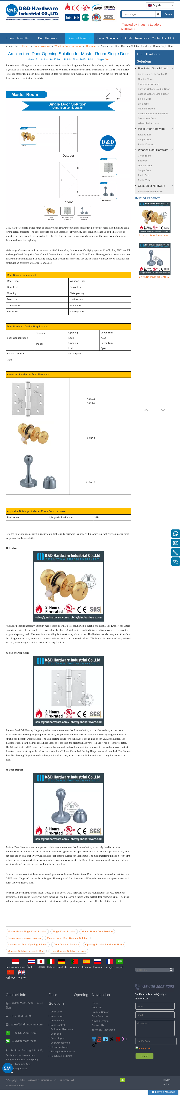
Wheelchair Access (148, 123)
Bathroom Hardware (61, 1029)
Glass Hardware (59, 1047)
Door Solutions (100, 1016)
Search (168, 14)
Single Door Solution (64, 931)
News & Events (100, 1020)
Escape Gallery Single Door (153, 93)
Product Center (100, 1011)
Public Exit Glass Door (150, 191)
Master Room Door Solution (97, 931)
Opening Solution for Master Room (104, 944)
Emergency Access (148, 84)
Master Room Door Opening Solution (67, 938)
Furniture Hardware (61, 1055)
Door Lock (56, 1011)
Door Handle (57, 1020)
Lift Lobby (143, 103)
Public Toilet (144, 180)
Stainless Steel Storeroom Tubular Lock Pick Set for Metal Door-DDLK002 (155, 235)
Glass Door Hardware (151, 185)
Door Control (57, 1024)
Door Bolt (55, 1033)
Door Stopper (57, 1038)
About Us (97, 1007)
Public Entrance (146, 144)
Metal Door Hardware (151, 128)
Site (107, 59)
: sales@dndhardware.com (24, 1024)
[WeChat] (122, 1080)
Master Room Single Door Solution (27, 931)
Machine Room (146, 108)
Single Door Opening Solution (24, 938)
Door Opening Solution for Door (68, 951)
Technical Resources (103, 1029)
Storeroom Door (147, 118)
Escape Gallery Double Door (154, 88)
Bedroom (143, 160)
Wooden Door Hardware (153, 149)
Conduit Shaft (145, 79)
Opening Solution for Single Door (26, 951)
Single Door (144, 98)
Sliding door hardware (62, 1051)
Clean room (144, 155)
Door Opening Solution (66, 944)
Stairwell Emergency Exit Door (155, 113)
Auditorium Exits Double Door (154, 74)
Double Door (145, 165)
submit (144, 1056)
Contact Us (98, 1025)
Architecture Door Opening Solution (27, 944)
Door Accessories (60, 1042)
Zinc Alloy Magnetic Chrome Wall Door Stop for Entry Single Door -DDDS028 (155, 276)
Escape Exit (144, 134)
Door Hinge (56, 1016)
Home (95, 1003)
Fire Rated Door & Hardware (156, 68)
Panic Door (144, 175)
